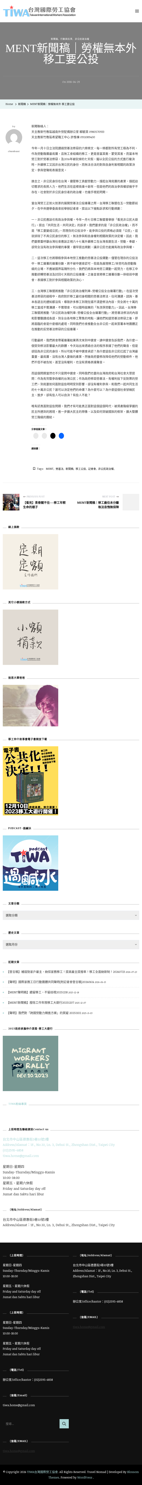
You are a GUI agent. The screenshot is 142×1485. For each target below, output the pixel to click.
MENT (49, 468)
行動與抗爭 (66, 38)
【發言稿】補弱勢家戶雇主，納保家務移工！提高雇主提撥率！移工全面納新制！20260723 (65, 972)
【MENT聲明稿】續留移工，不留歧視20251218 (37, 992)
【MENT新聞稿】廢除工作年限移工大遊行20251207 (40, 1003)
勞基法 (59, 468)
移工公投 (81, 468)
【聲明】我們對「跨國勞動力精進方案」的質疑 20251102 (43, 1013)
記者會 (92, 468)
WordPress (84, 1477)
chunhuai (14, 151)
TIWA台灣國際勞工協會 (42, 1472)
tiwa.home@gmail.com (21, 1155)
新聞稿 (54, 38)
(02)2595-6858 (13, 1150)
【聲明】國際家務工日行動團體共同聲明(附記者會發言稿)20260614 (50, 982)
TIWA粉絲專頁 (17, 1103)
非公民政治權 (82, 38)
